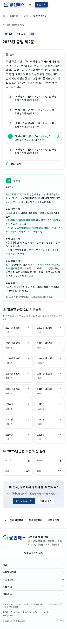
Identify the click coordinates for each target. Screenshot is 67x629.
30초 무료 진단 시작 (33, 553)
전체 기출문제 (16, 520)
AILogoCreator (9, 615)
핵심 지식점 (53, 520)
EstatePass (15, 612)
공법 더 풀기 (46, 500)
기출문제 (14, 16)
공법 (26, 16)
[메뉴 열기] (30, 4)
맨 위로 (60, 620)
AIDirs (35, 612)
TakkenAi (27, 612)
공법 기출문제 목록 (15, 24)
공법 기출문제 (35, 520)
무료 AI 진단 (26, 500)
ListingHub (45, 612)
